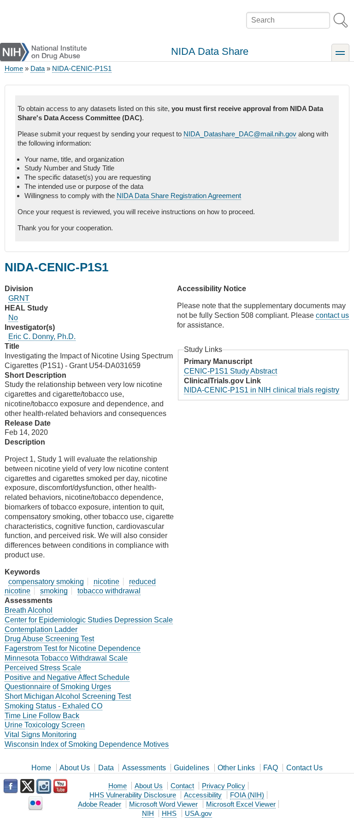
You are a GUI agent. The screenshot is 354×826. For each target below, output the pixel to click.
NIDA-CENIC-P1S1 (82, 68)
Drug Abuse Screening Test (49, 639)
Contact (182, 786)
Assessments (144, 768)
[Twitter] (27, 786)
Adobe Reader (99, 804)
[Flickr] (35, 803)
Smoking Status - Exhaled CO (53, 706)
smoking (54, 591)
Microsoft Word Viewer (163, 804)
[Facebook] (10, 786)
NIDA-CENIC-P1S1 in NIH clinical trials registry (261, 390)
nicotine (106, 582)
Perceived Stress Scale (43, 668)
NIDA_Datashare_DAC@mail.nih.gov (239, 134)
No (13, 318)
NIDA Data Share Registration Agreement (179, 195)
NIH (148, 813)
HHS (169, 813)
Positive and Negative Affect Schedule (67, 677)
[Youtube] (60, 786)
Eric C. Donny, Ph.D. (42, 336)
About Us (74, 768)
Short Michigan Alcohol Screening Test (68, 696)
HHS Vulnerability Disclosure (132, 795)
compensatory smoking (46, 582)
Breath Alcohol (29, 610)
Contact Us (304, 768)
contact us (332, 315)
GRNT (19, 298)
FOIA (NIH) (247, 795)
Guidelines (191, 768)
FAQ (270, 768)
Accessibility (203, 795)
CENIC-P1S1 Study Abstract (230, 371)
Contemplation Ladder (41, 629)
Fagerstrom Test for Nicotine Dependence (73, 648)
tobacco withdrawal (109, 591)
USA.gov (198, 813)
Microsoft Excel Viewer (241, 804)
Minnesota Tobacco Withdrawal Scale (66, 658)
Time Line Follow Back (42, 716)
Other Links (236, 768)
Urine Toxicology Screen (45, 725)
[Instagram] (43, 786)
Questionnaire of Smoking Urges (58, 687)
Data (37, 68)
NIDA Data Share (209, 51)
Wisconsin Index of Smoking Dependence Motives (87, 744)
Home (14, 68)
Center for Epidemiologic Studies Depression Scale (89, 620)
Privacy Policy (223, 786)
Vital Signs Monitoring (41, 734)
